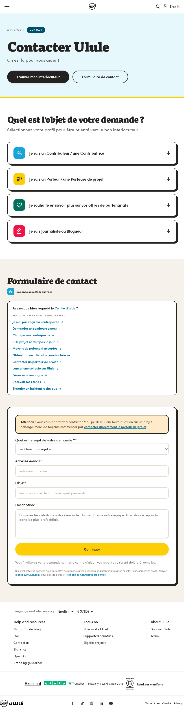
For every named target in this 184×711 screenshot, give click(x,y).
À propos (14, 29)
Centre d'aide (65, 308)
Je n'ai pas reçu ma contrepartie (36, 322)
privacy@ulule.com (29, 574)
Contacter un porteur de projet (35, 361)
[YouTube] (111, 703)
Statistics (19, 649)
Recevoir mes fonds (27, 381)
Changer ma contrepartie (31, 335)
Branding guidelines (27, 663)
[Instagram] (91, 703)
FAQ (16, 636)
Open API (20, 656)
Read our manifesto (150, 684)
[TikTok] (82, 703)
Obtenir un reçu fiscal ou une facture (39, 355)
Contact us (21, 642)
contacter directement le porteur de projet (115, 426)
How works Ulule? (96, 629)
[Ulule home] (92, 6)
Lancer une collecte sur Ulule (34, 368)
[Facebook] (72, 703)
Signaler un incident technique (35, 388)
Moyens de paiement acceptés (35, 348)
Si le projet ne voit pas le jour (34, 341)
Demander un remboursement (35, 328)
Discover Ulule (161, 629)
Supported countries (98, 636)
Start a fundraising (27, 629)
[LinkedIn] (101, 703)
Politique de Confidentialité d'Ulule (86, 574)
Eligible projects (94, 642)
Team (155, 636)
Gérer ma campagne (28, 375)
